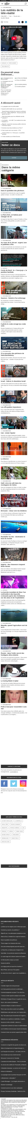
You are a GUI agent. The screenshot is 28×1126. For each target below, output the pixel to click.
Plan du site (14, 1117)
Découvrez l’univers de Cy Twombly (10, 1058)
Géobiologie (5, 838)
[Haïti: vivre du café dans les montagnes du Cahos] (14, 472)
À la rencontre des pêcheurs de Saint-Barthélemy (12, 354)
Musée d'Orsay (6, 834)
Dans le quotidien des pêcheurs (12, 191)
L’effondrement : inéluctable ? (8, 1078)
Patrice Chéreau (14, 827)
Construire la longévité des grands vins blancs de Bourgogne (13, 1045)
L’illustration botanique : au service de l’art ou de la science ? (14, 1068)
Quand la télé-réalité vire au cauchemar (12, 109)
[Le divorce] (14, 448)
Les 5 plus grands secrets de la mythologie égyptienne (12, 989)
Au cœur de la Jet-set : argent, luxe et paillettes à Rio (13, 973)
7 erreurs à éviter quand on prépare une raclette (13, 995)
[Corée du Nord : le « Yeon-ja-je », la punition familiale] (14, 260)
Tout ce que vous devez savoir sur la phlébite (12, 1009)
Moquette (4, 827)
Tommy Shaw (19, 831)
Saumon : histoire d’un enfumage (13, 298)
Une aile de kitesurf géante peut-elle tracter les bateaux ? (12, 947)
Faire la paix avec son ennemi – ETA (11, 130)
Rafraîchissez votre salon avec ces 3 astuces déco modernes (13, 1012)
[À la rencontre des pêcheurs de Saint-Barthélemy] (14, 343)
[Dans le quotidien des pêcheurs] (14, 180)
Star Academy (12, 63)
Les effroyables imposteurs (11, 407)
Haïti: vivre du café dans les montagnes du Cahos (11, 484)
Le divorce (5, 459)
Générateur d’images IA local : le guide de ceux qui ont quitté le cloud (14, 999)
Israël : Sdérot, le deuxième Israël (13, 381)
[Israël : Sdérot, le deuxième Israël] (14, 371)
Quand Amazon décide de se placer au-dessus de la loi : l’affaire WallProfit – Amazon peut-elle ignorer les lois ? (14, 113)
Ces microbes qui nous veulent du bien (11, 1054)
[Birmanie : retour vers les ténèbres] (14, 500)
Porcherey (16, 834)
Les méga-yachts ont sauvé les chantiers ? (11, 966)
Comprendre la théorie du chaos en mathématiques (14, 1025)
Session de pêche (5, 963)
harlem (4, 63)
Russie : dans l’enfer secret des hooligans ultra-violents (12, 654)
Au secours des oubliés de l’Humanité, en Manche (13, 1064)
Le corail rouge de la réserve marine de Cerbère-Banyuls (13, 957)
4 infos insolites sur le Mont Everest (11, 136)
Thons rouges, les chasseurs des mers (10, 943)
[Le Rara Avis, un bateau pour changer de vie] (14, 204)
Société (3, 18)
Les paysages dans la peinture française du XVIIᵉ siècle (13, 1075)
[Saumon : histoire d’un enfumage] (14, 287)
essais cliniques (15, 824)
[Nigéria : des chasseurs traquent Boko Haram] (14, 554)
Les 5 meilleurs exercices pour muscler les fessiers (14, 1029)
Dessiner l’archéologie (6, 1084)
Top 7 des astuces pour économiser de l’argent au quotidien (13, 1016)
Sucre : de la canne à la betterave (9, 1002)
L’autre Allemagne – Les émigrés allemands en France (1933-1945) (13, 1081)
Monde (7, 18)
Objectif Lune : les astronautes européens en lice (13, 933)
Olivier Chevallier (7, 820)
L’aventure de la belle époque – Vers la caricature (13, 1061)
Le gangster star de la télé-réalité (10, 106)
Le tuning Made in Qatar (9, 681)
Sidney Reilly (15, 838)
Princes (4, 831)
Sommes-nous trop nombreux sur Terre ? (12, 128)
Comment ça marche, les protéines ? (10, 930)
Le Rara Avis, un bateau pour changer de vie (11, 216)
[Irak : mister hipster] (14, 422)
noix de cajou (5, 841)
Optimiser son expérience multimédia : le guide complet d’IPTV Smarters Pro (13, 1019)
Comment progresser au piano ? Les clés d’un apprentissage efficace (12, 992)
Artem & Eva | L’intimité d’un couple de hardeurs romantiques (13, 937)
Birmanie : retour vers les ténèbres (14, 511)
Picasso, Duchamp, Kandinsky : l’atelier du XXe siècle (13, 1091)
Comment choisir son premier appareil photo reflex (13, 1032)
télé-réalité (5, 66)
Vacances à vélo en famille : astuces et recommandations (11, 1022)
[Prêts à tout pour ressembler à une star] (14, 696)
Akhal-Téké (5, 824)
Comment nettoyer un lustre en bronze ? (11, 1005)
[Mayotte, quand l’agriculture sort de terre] (14, 615)
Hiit (23, 827)
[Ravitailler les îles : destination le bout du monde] (14, 526)
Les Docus (7, 1117)
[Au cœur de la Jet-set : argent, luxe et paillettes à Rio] (14, 232)
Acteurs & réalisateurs (6, 1071)
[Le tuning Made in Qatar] (14, 670)
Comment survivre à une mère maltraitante (11, 1088)
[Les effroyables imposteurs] (14, 397)
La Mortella (18, 820)
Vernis (11, 831)
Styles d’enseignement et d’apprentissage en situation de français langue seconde (12, 1048)
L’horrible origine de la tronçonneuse (10, 985)
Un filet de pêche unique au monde (10, 959)
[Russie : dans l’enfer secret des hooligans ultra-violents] (14, 643)
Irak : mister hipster (8, 433)
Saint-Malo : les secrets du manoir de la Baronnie (13, 953)
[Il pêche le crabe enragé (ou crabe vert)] (14, 313)
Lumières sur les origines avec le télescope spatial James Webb (13, 927)
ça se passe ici (14, 771)
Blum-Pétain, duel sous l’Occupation (10, 969)
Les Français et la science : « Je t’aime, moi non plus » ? (13, 1052)
